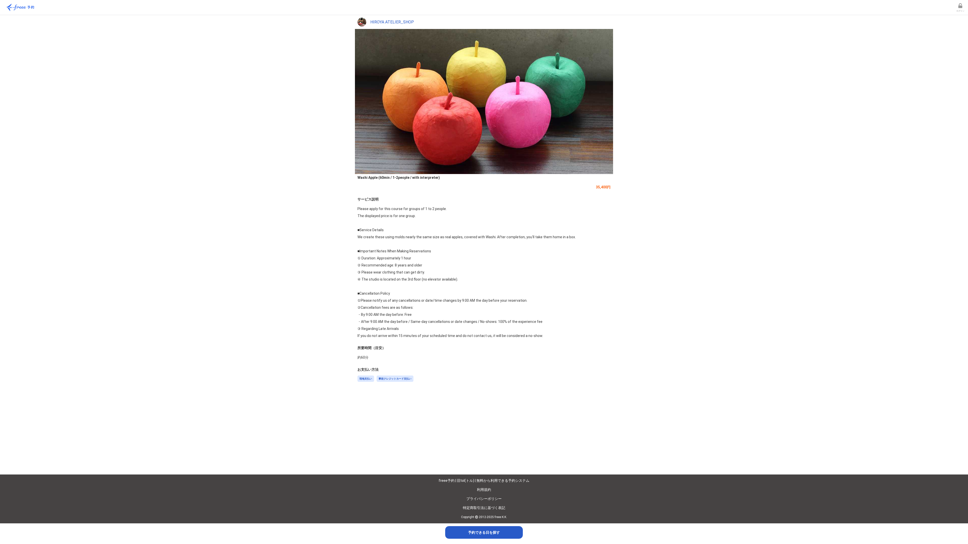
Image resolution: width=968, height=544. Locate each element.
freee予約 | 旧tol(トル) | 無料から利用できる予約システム (484, 481)
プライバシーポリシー (484, 499)
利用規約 (484, 490)
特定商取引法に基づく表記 (484, 508)
